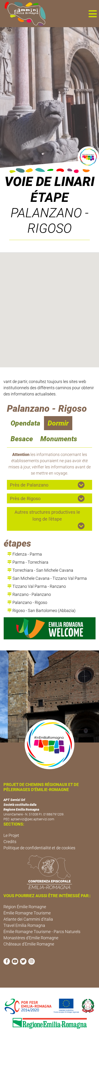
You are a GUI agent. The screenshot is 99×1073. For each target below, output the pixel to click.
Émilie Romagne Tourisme (27, 913)
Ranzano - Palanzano (31, 594)
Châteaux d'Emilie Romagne (28, 944)
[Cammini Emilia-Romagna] (23, 13)
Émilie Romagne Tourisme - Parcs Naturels (41, 931)
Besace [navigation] (22, 439)
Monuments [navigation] (58, 439)
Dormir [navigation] (58, 423)
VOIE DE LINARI (50, 181)
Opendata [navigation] (25, 423)
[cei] (49, 872)
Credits (9, 841)
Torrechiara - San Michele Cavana (42, 570)
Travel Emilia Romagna (24, 925)
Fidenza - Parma (27, 554)
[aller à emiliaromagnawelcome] (50, 628)
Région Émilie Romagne (24, 906)
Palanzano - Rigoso (29, 602)
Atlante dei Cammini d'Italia (28, 919)
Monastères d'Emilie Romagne (30, 937)
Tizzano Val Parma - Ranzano (39, 586)
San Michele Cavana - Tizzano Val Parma (49, 578)
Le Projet (11, 835)
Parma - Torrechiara (30, 562)
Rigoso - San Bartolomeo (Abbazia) (44, 610)
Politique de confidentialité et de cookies (39, 847)
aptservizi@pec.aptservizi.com (32, 819)
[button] (92, 13)
